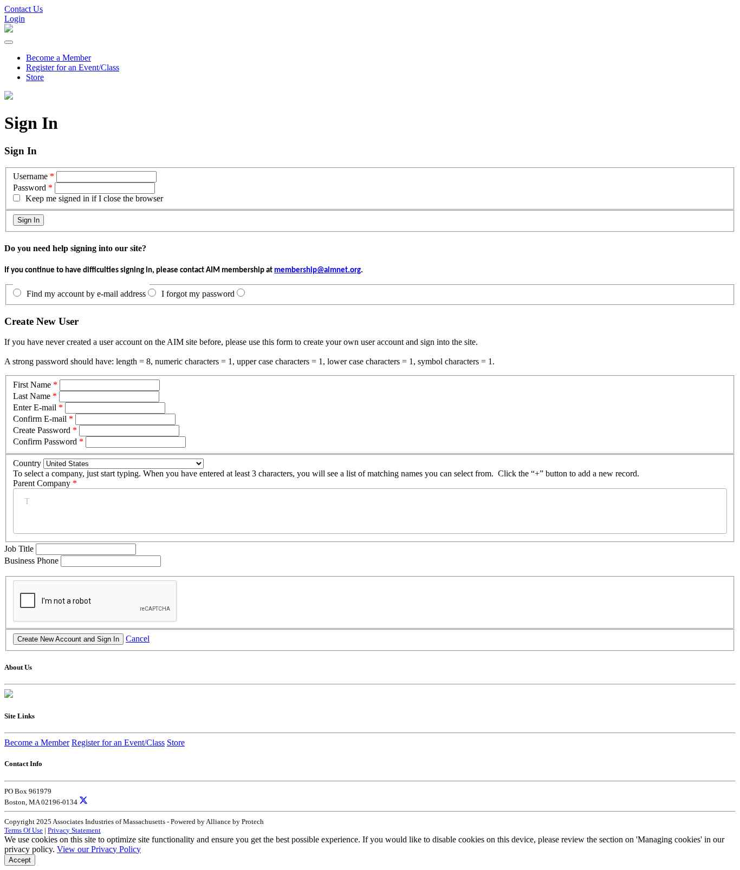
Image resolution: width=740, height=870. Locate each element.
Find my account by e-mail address (86, 293)
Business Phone (32, 560)
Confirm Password (45, 441)
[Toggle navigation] (8, 42)
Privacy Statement (74, 830)
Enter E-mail (34, 407)
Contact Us (23, 9)
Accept (20, 860)
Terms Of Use (23, 830)
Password (29, 187)
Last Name (31, 396)
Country (27, 463)
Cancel (138, 638)
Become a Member (58, 57)
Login (14, 18)
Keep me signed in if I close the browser (94, 198)
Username (30, 176)
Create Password (41, 430)
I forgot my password (198, 293)
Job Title (20, 548)
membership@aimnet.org (317, 270)
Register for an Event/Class (72, 67)
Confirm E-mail (40, 418)
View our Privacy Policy (99, 849)
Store (35, 77)
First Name (32, 384)
